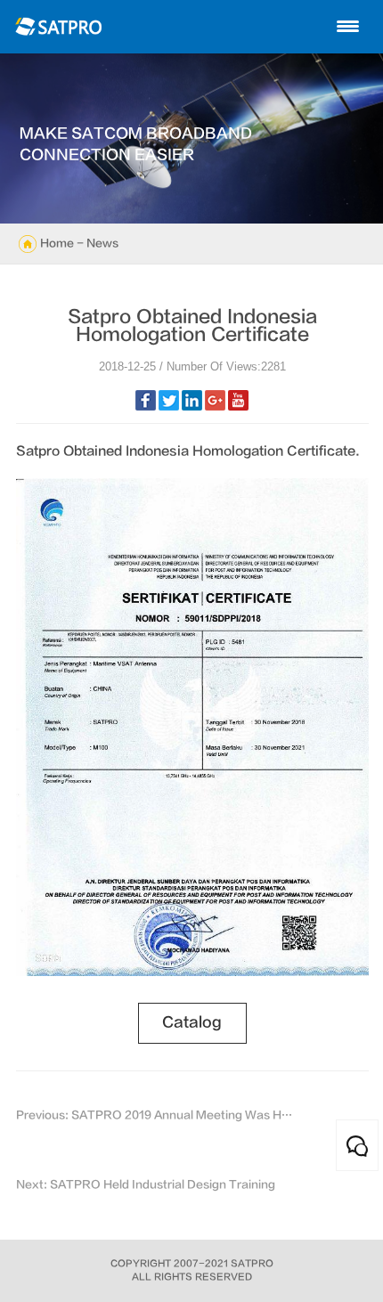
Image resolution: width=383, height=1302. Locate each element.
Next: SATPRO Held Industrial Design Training (145, 1184)
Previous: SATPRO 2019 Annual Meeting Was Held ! (156, 1115)
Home (57, 243)
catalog (192, 1022)
